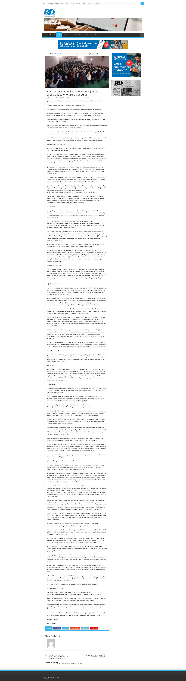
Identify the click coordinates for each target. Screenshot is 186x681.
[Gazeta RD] (49, 12)
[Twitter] (134, 678)
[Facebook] (132, 678)
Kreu (44, 3)
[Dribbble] (137, 678)
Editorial (84, 3)
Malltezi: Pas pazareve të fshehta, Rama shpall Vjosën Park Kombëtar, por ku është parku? (58, 656)
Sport (66, 3)
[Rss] (130, 678)
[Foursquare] (139, 678)
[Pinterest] (135, 678)
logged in (69, 663)
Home (47, 54)
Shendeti (78, 3)
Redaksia (50, 97)
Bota (61, 3)
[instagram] (141, 678)
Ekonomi (96, 3)
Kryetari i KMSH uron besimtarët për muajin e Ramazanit (95, 655)
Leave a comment (78, 97)
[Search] (142, 3)
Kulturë (72, 3)
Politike (57, 3)
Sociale (90, 3)
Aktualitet (50, 3)
